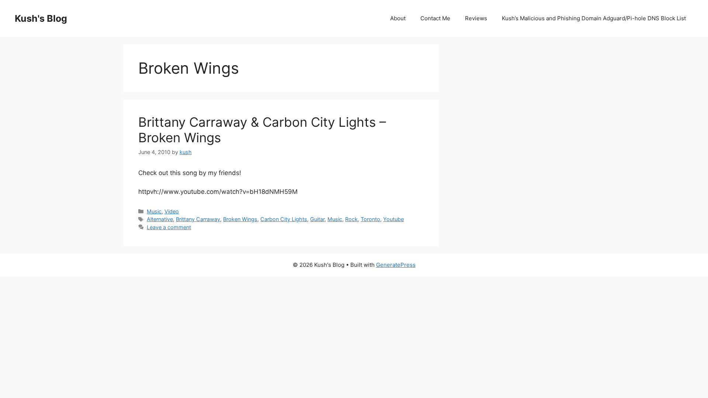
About (398, 18)
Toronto (370, 219)
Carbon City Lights (283, 219)
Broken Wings (240, 219)
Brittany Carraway (198, 219)
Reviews (476, 18)
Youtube (393, 219)
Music (154, 211)
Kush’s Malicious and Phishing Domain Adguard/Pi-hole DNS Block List (594, 18)
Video (171, 211)
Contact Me (435, 18)
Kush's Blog (41, 18)
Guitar (317, 219)
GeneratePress (396, 264)
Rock (351, 219)
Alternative (160, 219)
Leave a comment (169, 227)
